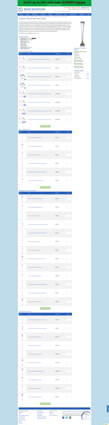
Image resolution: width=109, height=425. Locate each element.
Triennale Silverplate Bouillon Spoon (35, 198)
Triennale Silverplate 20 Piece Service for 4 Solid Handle (39, 85)
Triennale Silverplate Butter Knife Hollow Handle (37, 319)
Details (80, 2)
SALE (88, 14)
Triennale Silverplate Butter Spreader (35, 207)
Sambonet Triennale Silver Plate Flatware (59, 16)
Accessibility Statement (24, 415)
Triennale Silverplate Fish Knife (34, 250)
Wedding (50, 14)
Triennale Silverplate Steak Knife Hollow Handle (37, 284)
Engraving (82, 14)
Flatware (21, 14)
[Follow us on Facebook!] (63, 418)
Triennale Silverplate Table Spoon (34, 301)
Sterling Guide (22, 416)
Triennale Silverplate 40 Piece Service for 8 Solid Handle (39, 102)
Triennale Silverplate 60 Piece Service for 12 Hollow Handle (40, 110)
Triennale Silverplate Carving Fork (34, 345)
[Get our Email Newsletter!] (70, 418)
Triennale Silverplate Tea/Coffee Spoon (35, 180)
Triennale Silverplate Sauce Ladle (34, 379)
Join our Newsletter (53, 415)
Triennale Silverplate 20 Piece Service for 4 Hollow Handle (39, 76)
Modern (28, 42)
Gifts (66, 14)
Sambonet (28, 16)
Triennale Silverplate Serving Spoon (35, 396)
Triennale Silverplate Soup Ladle (34, 362)
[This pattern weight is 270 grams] (34, 38)
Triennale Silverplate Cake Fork (34, 215)
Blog (20, 421)
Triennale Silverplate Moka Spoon (34, 275)
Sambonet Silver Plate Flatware (45, 16)
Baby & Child (58, 14)
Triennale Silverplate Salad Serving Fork (36, 371)
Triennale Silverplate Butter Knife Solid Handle (37, 328)
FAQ (20, 413)
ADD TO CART (45, 126)
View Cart (39, 413)
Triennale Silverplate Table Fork (34, 154)
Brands (23, 16)
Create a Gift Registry (42, 416)
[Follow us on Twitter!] (67, 418)
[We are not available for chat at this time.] (108, 408)
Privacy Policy (22, 418)
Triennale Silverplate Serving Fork (34, 388)
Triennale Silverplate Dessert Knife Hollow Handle (38, 224)
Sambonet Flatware (34, 16)
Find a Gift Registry (41, 418)
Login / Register (67, 7)
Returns (51, 412)
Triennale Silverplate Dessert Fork (34, 137)
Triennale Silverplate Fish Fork (34, 241)
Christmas (43, 14)
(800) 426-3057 (85, 7)
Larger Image (82, 46)
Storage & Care (73, 14)
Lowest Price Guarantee (54, 5)
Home (20, 16)
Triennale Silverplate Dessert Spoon (35, 146)
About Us (21, 412)
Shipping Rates (22, 419)
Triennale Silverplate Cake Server (34, 336)
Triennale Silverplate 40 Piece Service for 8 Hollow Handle (39, 93)
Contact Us (51, 413)
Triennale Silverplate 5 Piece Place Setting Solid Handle (39, 59)
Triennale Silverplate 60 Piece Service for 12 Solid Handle (39, 119)
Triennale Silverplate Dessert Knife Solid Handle (37, 233)
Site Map (21, 422)
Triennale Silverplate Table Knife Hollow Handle (37, 163)
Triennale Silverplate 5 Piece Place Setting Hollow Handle (39, 67)
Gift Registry (40, 415)
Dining (27, 14)
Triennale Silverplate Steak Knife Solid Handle (37, 293)
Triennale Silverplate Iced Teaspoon (35, 267)
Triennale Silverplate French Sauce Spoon (36, 258)
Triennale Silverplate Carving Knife (35, 354)
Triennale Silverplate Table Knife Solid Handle (37, 171)
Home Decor (35, 14)
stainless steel (36, 33)
